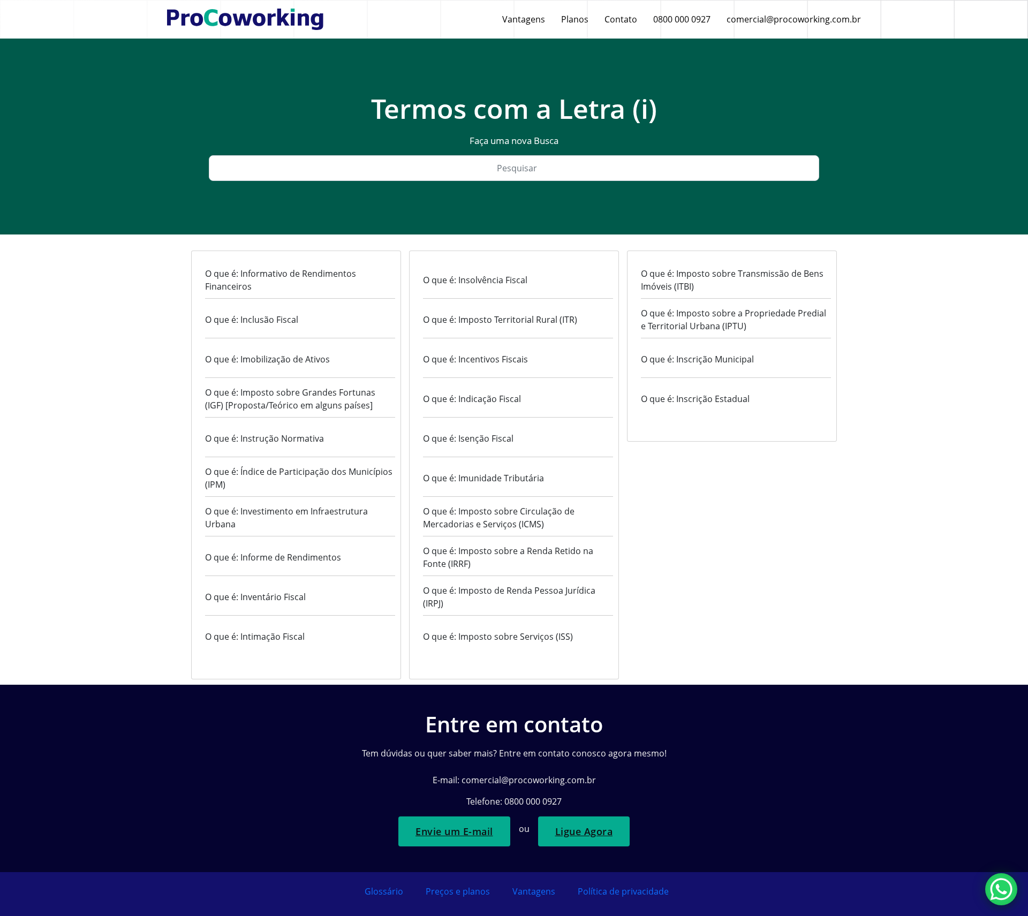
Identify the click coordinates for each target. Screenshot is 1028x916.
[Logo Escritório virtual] (245, 19)
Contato (620, 19)
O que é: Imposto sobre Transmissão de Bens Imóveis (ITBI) (732, 280)
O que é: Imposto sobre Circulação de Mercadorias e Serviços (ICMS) (499, 517)
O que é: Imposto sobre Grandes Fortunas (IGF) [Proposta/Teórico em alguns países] (290, 399)
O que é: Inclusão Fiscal (251, 319)
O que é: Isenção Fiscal (468, 438)
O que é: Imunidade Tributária (483, 478)
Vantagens (523, 19)
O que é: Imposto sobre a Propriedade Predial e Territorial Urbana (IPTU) (733, 319)
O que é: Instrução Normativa (264, 438)
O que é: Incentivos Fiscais (475, 359)
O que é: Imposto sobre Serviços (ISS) (498, 636)
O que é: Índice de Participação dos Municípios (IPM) (298, 478)
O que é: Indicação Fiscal (472, 399)
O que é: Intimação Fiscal (255, 636)
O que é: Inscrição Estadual (695, 399)
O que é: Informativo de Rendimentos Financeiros (280, 280)
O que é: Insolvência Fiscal (475, 280)
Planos (574, 19)
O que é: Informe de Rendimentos (273, 557)
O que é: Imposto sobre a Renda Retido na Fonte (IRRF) (508, 557)
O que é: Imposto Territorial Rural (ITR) (500, 319)
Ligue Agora (584, 831)
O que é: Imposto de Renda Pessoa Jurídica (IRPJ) (509, 597)
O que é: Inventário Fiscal (255, 597)
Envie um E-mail (454, 831)
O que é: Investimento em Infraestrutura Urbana (286, 517)
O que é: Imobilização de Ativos (267, 359)
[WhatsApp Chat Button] (1001, 889)
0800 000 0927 (681, 19)
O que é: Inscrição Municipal (697, 359)
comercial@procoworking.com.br (794, 19)
